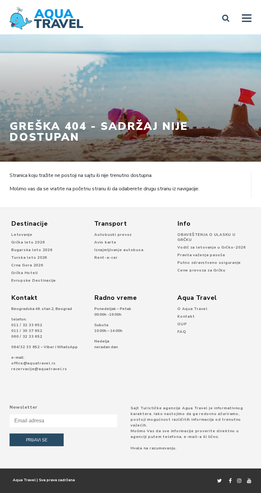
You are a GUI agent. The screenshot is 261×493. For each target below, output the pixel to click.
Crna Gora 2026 (27, 265)
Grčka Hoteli (24, 272)
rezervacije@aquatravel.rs (39, 368)
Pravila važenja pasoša (201, 254)
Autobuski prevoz (113, 234)
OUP (182, 324)
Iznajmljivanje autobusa (118, 249)
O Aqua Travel (192, 308)
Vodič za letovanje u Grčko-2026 (211, 247)
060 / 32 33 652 (26, 336)
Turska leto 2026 (29, 257)
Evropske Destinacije (33, 280)
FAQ (181, 331)
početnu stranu (89, 188)
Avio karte (105, 242)
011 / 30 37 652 (26, 330)
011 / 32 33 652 (26, 324)
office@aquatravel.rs (33, 363)
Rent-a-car (106, 257)
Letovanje (21, 234)
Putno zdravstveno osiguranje (209, 262)
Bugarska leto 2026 (32, 249)
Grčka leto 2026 (28, 242)
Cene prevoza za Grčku (201, 270)
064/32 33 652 (25, 346)
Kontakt (185, 316)
